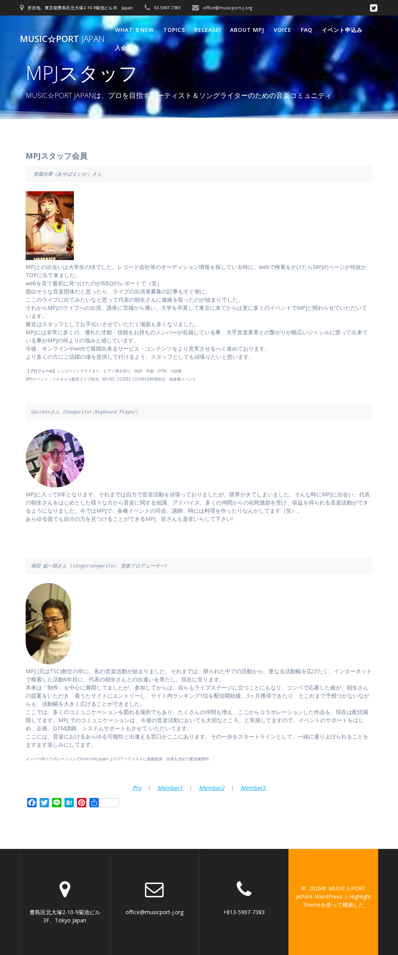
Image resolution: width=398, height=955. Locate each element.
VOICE (283, 29)
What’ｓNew (134, 29)
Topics (174, 29)
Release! (207, 29)
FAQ (306, 29)
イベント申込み (342, 29)
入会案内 (126, 47)
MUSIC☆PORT (62, 39)
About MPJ (247, 29)
